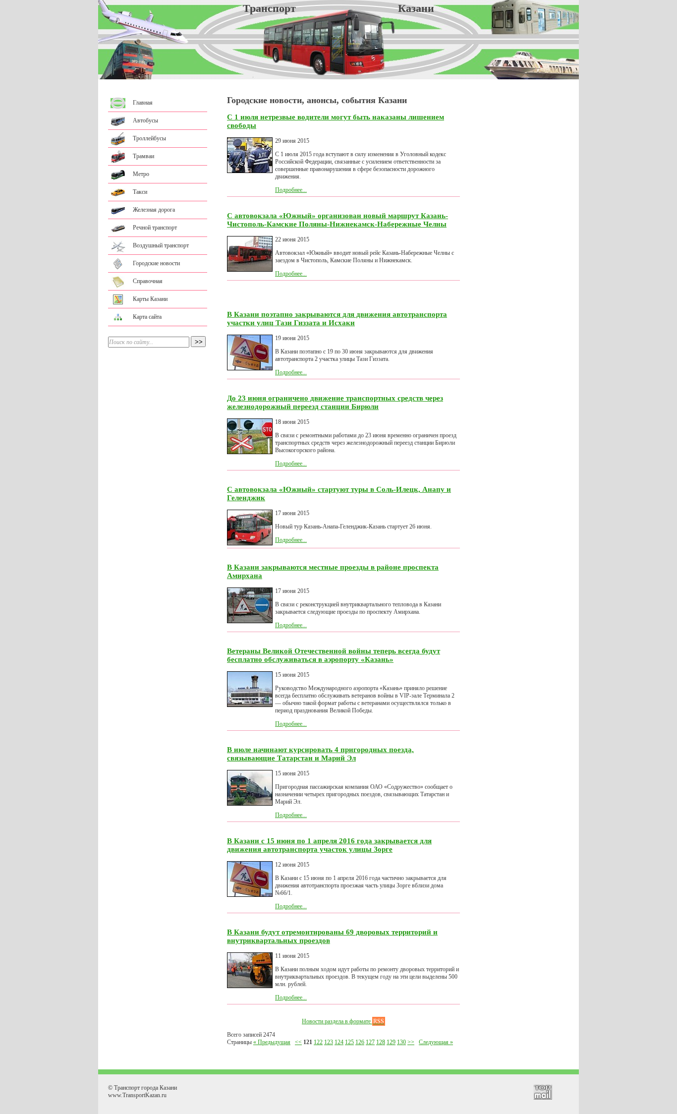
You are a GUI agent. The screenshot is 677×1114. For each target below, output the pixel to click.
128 (380, 1042)
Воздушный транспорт (161, 245)
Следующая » (436, 1042)
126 (359, 1042)
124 (339, 1042)
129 (391, 1042)
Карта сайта (147, 316)
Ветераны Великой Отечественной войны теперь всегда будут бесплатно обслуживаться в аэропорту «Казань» (333, 655)
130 (401, 1042)
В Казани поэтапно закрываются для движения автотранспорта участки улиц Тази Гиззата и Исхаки (337, 318)
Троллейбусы (149, 138)
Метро (141, 174)
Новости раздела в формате (343, 1021)
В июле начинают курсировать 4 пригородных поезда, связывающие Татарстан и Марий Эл (320, 754)
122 (318, 1042)
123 (328, 1042)
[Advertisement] (519, 238)
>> (410, 1042)
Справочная (148, 281)
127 (370, 1042)
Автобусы (145, 120)
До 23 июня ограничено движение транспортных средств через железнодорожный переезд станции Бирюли (335, 402)
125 (349, 1042)
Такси (140, 191)
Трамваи (143, 156)
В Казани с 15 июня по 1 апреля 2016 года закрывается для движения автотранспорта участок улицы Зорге (329, 845)
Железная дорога (154, 209)
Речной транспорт (155, 227)
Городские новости (156, 263)
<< (298, 1042)
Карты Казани (150, 298)
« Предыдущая (271, 1042)
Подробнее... (291, 189)
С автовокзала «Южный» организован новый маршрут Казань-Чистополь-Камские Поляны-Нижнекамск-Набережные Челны (337, 220)
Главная (143, 102)
